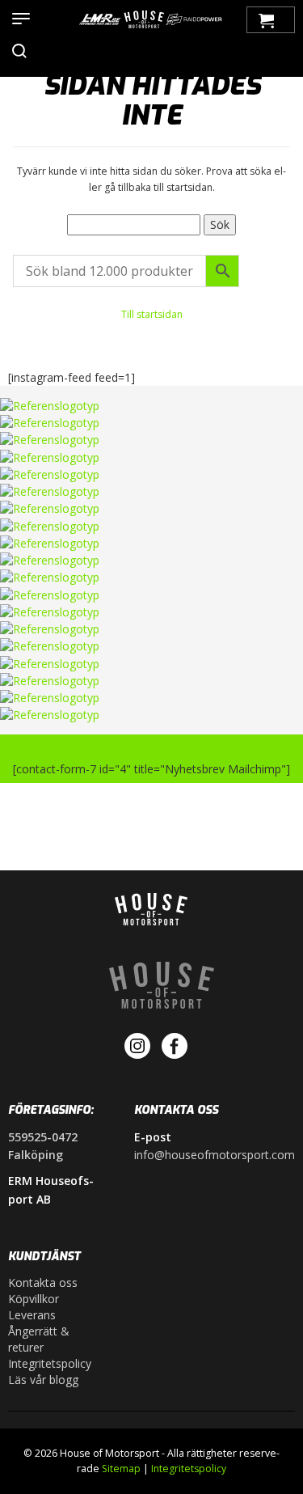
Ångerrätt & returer (38, 1339)
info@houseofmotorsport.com (214, 1154)
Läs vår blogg (43, 1379)
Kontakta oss (43, 1282)
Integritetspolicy (49, 1363)
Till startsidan (152, 314)
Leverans (32, 1315)
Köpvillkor (33, 1298)
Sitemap (121, 1468)
